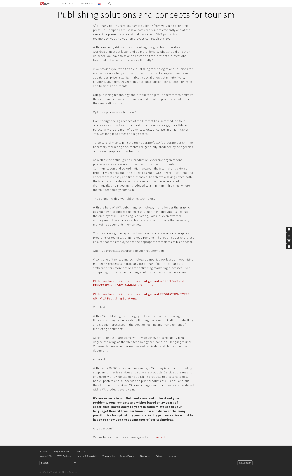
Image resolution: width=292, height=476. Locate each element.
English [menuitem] (45, 463)
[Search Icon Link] (109, 3)
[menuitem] (99, 3)
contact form (164, 437)
